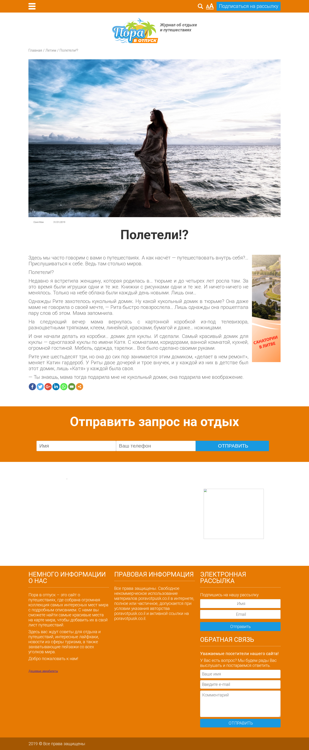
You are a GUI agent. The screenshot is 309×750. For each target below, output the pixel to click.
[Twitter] (40, 386)
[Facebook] (32, 386)
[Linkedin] (56, 386)
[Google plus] (48, 386)
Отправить (240, 626)
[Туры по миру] (266, 308)
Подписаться (69, 485)
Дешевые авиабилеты (43, 671)
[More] (79, 386)
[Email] (71, 386)
